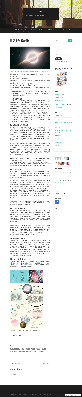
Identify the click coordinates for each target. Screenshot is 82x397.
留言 (47, 382)
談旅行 (64, 29)
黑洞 (16, 351)
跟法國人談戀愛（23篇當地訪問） (37, 29)
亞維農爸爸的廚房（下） (60, 100)
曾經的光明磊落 (46, 363)
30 (58, 182)
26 (65, 180)
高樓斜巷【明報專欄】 (51, 29)
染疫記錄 (57, 94)
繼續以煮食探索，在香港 (60, 142)
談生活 (59, 29)
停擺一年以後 (58, 97)
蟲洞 (11, 351)
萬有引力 (44, 348)
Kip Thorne (22, 351)
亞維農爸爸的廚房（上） (60, 104)
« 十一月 (57, 186)
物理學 (28, 348)
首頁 (12, 29)
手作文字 (41, 12)
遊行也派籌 (57, 135)
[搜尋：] (63, 40)
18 (63, 178)
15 (55, 178)
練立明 (38, 348)
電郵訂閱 (58, 58)
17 (60, 178)
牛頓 (23, 348)
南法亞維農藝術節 (59, 107)
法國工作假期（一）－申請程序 (61, 119)
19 (65, 178)
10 (60, 177)
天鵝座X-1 (29, 351)
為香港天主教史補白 (15, 363)
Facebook (57, 47)
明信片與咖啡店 (58, 148)
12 (65, 177)
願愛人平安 (57, 127)
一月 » (60, 186)
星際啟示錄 (42, 351)
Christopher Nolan (15, 348)
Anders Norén (47, 394)
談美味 (69, 29)
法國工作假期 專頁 (24, 29)
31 (60, 182)
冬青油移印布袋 (58, 115)
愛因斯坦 (35, 351)
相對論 (33, 348)
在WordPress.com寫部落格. (16, 394)
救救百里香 (57, 145)
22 (55, 180)
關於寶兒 (17, 29)
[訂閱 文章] (57, 203)
